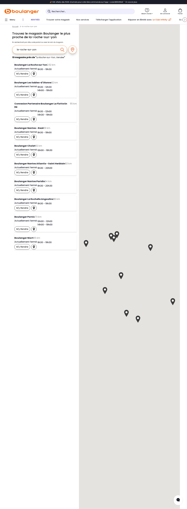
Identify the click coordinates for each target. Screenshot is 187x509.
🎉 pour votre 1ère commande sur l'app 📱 (93, 2)
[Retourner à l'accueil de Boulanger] (21, 11)
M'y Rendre (23, 74)
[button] (185, 19)
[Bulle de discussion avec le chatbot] (178, 500)
